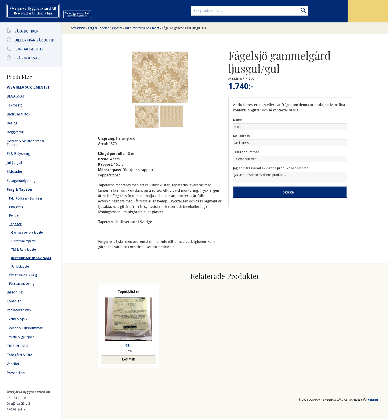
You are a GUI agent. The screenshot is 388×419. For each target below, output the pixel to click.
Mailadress (241, 136)
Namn (237, 120)
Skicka (288, 192)
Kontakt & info (29, 49)
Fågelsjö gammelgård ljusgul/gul (184, 28)
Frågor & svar (27, 58)
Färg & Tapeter (98, 28)
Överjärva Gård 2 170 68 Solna (18, 406)
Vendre (373, 399)
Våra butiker (26, 31)
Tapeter (117, 28)
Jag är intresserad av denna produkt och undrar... (272, 168)
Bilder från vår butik (34, 40)
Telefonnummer (246, 152)
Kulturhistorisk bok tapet (142, 28)
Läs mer (128, 359)
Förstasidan (77, 28)
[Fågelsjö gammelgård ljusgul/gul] (171, 117)
